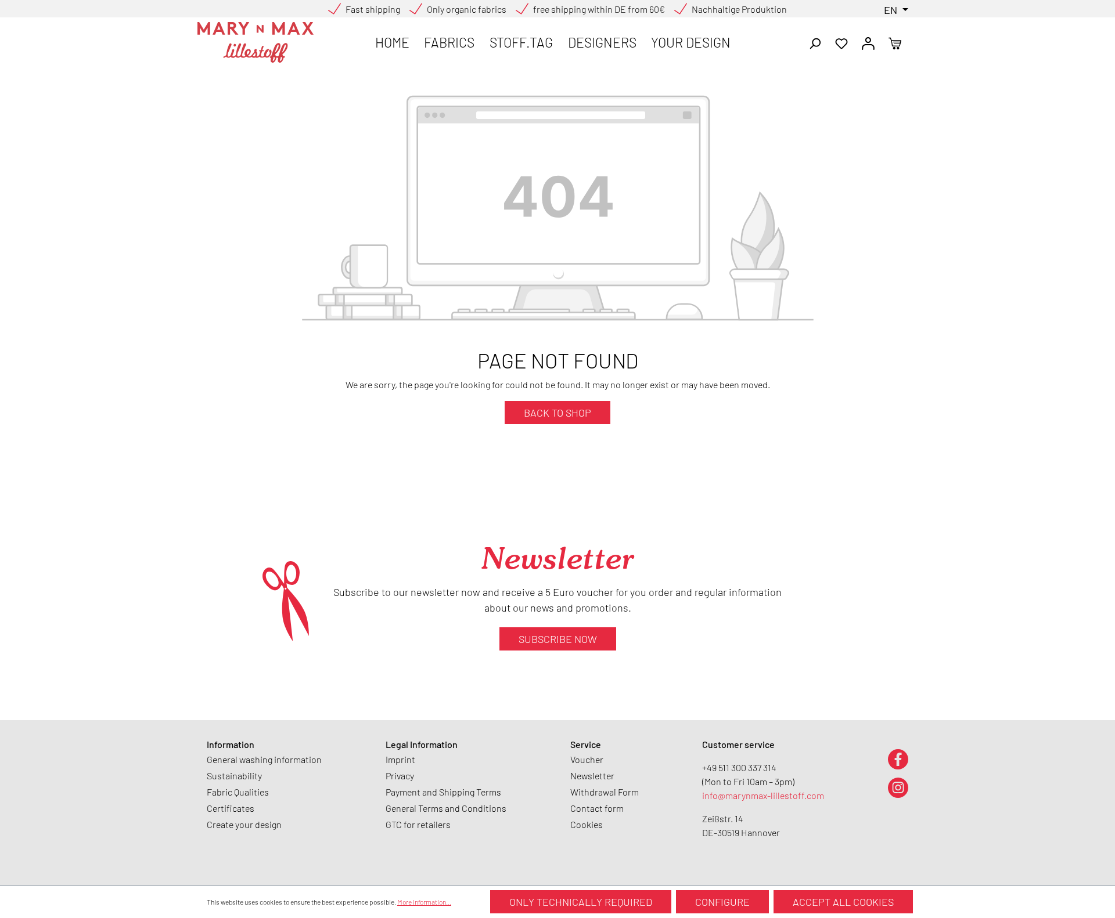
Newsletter (592, 775)
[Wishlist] (841, 42)
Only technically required (580, 901)
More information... (424, 902)
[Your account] (868, 42)
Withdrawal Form (604, 791)
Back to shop (557, 412)
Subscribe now (558, 639)
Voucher (586, 759)
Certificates (230, 808)
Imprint (400, 759)
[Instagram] (898, 787)
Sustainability (234, 775)
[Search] (814, 42)
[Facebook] (898, 759)
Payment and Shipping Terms (443, 791)
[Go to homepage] (255, 42)
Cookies (586, 824)
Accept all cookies (843, 901)
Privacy (400, 775)
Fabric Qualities (238, 791)
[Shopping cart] (895, 42)
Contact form (597, 808)
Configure (722, 901)
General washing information (264, 759)
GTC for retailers (418, 824)
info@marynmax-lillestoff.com (763, 795)
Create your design (244, 824)
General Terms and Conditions (446, 808)
